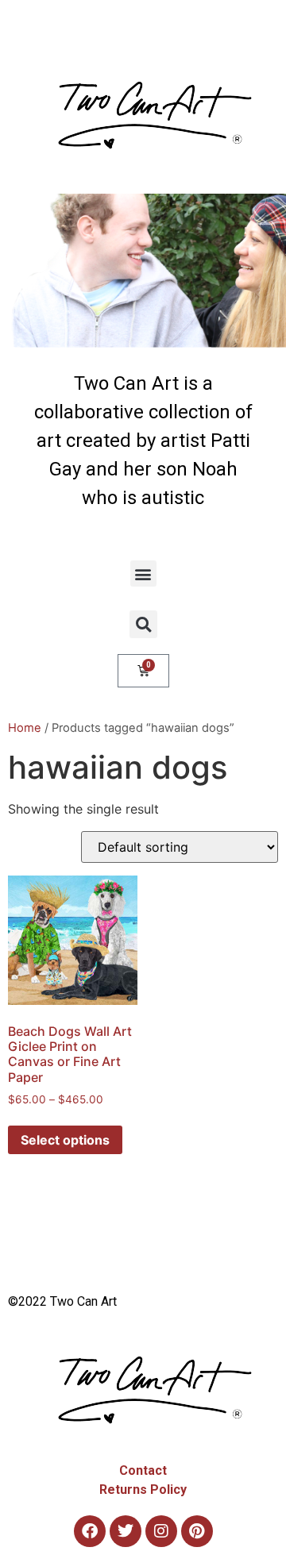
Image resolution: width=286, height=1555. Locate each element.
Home (24, 728)
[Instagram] (161, 1531)
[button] (143, 573)
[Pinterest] (197, 1531)
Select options (65, 1140)
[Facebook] (90, 1531)
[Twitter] (125, 1531)
